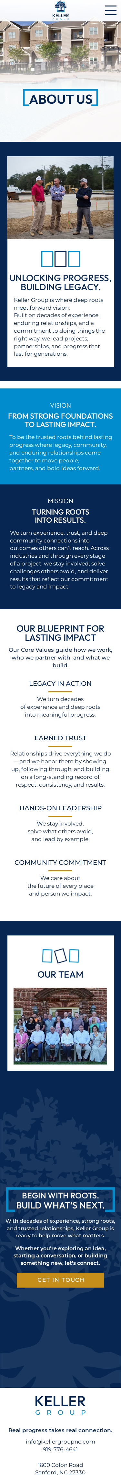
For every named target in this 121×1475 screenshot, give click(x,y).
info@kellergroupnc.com (60, 1441)
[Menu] (111, 10)
